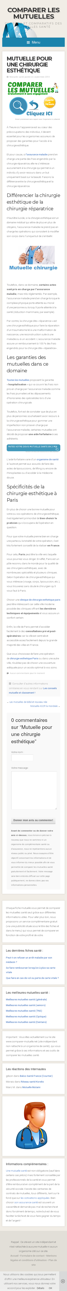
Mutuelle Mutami (31, 1087)
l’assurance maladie (37, 154)
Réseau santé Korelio (32, 1081)
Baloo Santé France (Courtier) (36, 1075)
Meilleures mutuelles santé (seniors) (26, 1005)
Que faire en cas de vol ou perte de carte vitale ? (32, 977)
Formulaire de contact (32, 1255)
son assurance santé (26, 1202)
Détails (40, 1288)
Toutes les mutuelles (18, 379)
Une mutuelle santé (16, 1170)
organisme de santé (47, 459)
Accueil (14, 1255)
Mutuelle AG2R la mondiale (44, 706)
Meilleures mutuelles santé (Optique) (26, 1016)
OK (50, 1288)
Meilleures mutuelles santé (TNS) (24, 1010)
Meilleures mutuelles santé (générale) (26, 999)
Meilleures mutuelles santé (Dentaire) (26, 1022)
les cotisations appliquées (35, 1197)
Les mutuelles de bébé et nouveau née (28, 702)
